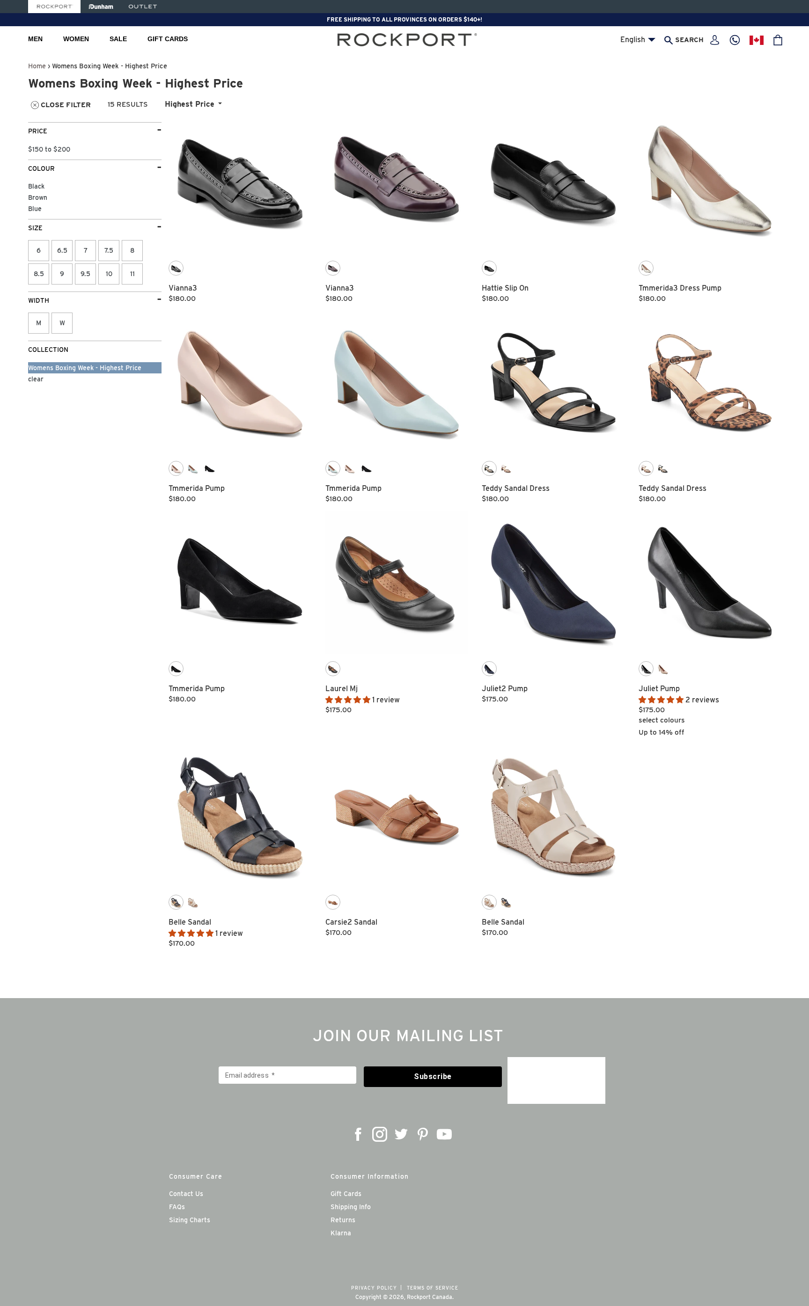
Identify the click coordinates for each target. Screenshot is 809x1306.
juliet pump (659, 688)
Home (37, 66)
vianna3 (183, 288)
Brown (37, 197)
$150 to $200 (49, 149)
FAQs (177, 1207)
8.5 (39, 273)
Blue (35, 208)
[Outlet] (142, 6)
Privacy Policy (374, 1288)
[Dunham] (101, 6)
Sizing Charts (189, 1220)
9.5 (85, 273)
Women (76, 39)
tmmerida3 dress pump (680, 288)
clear (36, 379)
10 (109, 273)
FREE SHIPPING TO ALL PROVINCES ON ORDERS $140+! (404, 19)
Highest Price (189, 104)
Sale (118, 39)
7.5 (108, 250)
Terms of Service (432, 1288)
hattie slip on (505, 288)
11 (132, 273)
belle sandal (190, 922)
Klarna (341, 1233)
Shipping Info (351, 1207)
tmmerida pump (197, 488)
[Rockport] (54, 6)
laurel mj (341, 688)
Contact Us (186, 1193)
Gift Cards (167, 39)
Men (35, 39)
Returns (343, 1220)
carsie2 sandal (351, 922)
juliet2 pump (505, 688)
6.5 (62, 250)
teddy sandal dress (516, 488)
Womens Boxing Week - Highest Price (84, 368)
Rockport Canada (429, 1296)
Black (36, 186)
